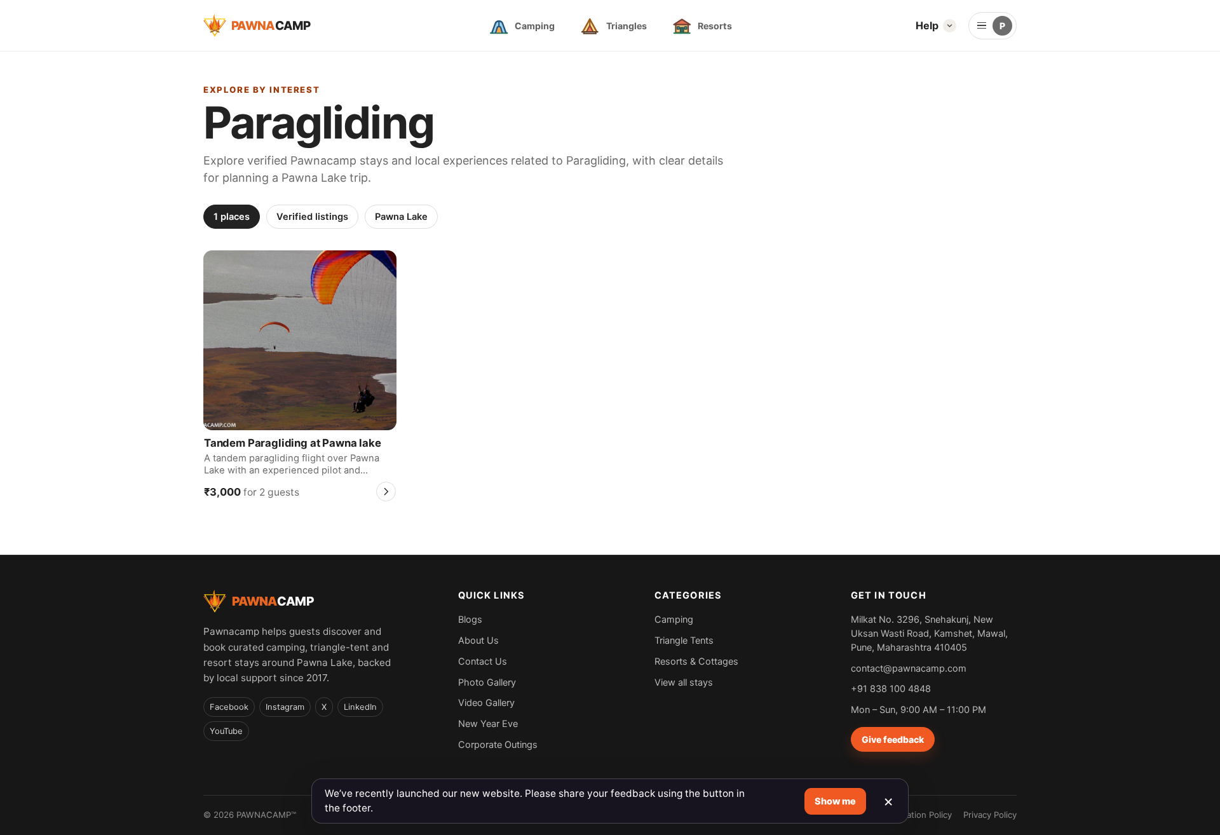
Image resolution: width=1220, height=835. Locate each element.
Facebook (229, 707)
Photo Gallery (487, 682)
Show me (835, 801)
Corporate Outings (498, 744)
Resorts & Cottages (696, 661)
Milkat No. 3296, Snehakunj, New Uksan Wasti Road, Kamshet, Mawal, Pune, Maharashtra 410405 (929, 633)
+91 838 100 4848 (891, 688)
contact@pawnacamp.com (908, 668)
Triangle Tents (684, 640)
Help (927, 25)
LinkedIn (360, 707)
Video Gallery (486, 702)
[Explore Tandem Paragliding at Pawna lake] (386, 491)
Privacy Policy (990, 815)
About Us (478, 640)
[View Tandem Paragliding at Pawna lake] (299, 340)
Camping (673, 619)
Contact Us (482, 661)
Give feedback (893, 739)
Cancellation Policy (915, 815)
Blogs (470, 619)
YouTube (226, 731)
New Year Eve (488, 723)
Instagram (285, 707)
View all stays (683, 682)
